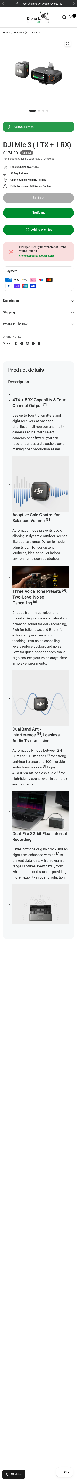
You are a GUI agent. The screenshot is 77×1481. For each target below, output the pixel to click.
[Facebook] (16, 343)
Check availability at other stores (36, 256)
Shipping (23, 158)
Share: (7, 343)
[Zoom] (67, 43)
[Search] (64, 17)
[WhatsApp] (33, 343)
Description (11, 301)
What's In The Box (15, 324)
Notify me (38, 213)
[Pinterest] (27, 343)
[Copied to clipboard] (39, 343)
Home (6, 32)
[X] (21, 343)
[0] (71, 17)
